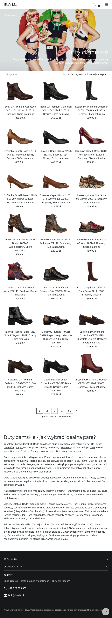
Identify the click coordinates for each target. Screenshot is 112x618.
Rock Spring (79, 504)
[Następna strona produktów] (76, 411)
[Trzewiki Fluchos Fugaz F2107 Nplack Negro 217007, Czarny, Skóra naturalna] (20, 316)
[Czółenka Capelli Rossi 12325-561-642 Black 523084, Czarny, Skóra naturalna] (56, 136)
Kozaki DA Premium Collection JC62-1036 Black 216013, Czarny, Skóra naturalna (91, 110)
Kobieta (24, 15)
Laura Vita (19, 507)
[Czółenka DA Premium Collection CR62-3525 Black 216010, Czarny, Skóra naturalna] (56, 364)
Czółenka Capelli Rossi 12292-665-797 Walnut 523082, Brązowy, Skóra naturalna (20, 199)
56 (69, 410)
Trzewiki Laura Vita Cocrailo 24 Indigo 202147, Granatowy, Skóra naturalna (56, 243)
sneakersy (66, 447)
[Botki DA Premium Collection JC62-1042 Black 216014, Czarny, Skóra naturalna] (56, 91)
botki (92, 447)
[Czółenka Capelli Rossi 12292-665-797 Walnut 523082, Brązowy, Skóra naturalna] (20, 180)
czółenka (44, 451)
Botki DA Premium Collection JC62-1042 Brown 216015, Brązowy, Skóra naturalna (20, 110)
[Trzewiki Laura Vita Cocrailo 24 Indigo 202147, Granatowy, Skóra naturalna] (56, 224)
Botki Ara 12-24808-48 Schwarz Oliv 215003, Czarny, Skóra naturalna (56, 291)
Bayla (25, 504)
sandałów (9, 447)
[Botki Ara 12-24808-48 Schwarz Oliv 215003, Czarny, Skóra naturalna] (56, 272)
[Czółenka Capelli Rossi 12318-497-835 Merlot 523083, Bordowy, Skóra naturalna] (91, 136)
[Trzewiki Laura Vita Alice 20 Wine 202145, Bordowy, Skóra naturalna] (20, 272)
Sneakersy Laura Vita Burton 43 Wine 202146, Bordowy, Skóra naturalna (91, 243)
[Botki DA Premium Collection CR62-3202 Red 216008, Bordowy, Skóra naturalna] (91, 364)
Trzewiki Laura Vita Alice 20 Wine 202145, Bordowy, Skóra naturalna (20, 291)
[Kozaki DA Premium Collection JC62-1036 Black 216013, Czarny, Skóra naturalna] (91, 91)
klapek (19, 447)
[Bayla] (10, 4)
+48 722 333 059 (17, 588)
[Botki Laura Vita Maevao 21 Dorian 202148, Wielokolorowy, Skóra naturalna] (20, 224)
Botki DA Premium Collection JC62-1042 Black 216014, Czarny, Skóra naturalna (56, 110)
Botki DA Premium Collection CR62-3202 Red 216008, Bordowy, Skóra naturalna (91, 383)
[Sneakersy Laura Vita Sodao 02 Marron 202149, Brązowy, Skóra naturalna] (91, 180)
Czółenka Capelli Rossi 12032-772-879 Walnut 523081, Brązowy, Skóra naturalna (56, 199)
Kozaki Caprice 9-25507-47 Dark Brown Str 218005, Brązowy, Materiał (91, 291)
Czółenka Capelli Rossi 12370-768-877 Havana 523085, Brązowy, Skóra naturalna (20, 155)
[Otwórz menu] (107, 4)
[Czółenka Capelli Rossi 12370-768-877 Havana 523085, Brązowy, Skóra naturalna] (20, 136)
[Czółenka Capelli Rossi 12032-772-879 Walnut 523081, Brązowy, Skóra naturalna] (56, 180)
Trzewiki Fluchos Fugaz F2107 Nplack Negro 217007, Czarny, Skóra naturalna (20, 335)
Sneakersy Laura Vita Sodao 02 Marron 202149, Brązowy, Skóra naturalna (91, 199)
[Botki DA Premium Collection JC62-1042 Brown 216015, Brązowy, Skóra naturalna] (20, 91)
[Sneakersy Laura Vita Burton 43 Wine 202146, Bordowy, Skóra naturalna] (91, 224)
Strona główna (10, 15)
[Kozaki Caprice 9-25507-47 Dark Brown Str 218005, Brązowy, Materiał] (91, 272)
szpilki (54, 451)
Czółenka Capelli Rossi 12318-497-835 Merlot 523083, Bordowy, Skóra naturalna (91, 155)
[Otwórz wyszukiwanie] (94, 4)
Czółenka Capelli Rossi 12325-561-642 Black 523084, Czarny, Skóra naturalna (56, 155)
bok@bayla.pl (16, 595)
